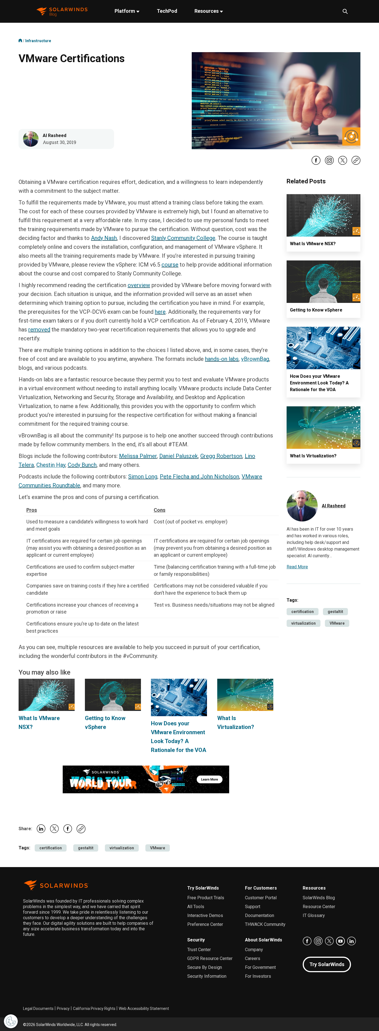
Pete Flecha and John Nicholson (199, 476)
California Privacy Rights (94, 1008)
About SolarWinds (263, 940)
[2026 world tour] (146, 779)
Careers (252, 958)
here (160, 311)
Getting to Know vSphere (316, 310)
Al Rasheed (54, 135)
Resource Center (319, 906)
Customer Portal (261, 897)
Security (196, 940)
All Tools (195, 906)
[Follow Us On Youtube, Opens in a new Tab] (340, 941)
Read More (297, 566)
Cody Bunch (82, 465)
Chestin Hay (50, 465)
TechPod (167, 11)
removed (39, 329)
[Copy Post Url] (356, 163)
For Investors (258, 976)
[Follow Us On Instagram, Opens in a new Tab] (329, 163)
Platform (125, 11)
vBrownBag (255, 359)
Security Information (206, 976)
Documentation (259, 915)
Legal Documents (38, 1008)
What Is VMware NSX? (313, 243)
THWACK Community (265, 924)
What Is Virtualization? (313, 455)
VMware (157, 848)
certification (50, 848)
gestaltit (86, 848)
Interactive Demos (205, 915)
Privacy (63, 1008)
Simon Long (142, 476)
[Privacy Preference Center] (11, 1021)
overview (139, 285)
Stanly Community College (183, 238)
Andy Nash (104, 238)
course (169, 264)
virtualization (122, 848)
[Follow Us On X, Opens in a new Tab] (342, 163)
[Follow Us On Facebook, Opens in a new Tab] (316, 163)
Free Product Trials (205, 897)
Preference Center (205, 924)
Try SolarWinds (203, 888)
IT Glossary (314, 915)
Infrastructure (38, 41)
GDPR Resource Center (210, 958)
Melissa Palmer (138, 456)
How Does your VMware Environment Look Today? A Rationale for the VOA (319, 383)
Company (254, 949)
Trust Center (199, 949)
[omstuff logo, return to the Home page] (62, 11)
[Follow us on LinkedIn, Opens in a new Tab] (351, 941)
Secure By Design (204, 967)
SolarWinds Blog (319, 897)
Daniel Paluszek (178, 456)
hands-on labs (222, 359)
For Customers (261, 888)
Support (252, 906)
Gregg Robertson (221, 456)
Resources (207, 11)
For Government (260, 967)
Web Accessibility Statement (144, 1008)
